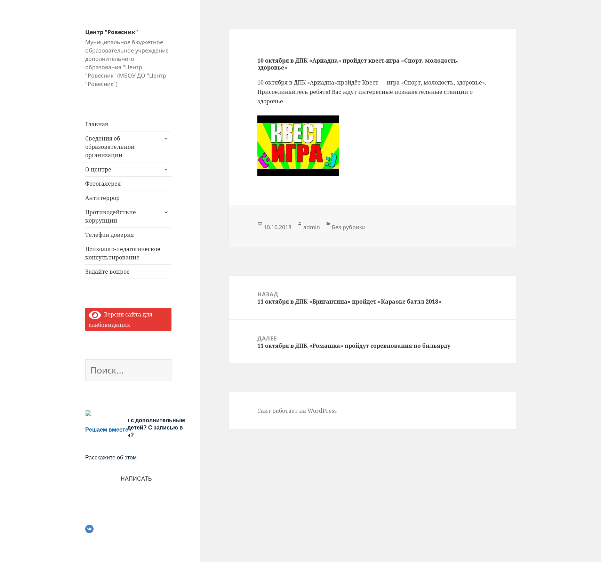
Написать (136, 479)
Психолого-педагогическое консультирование (122, 253)
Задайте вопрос (107, 271)
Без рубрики (349, 227)
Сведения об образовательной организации (110, 147)
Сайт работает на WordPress (297, 411)
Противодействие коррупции (110, 216)
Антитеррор (102, 198)
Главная (96, 124)
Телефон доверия (109, 235)
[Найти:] (128, 371)
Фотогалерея (103, 183)
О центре (98, 169)
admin (311, 227)
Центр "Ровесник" (111, 32)
